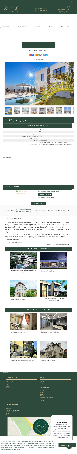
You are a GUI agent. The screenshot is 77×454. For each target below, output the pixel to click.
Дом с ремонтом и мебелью (50, 332)
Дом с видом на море (15, 242)
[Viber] (41, 55)
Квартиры (38, 27)
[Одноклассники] (36, 55)
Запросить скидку (38, 203)
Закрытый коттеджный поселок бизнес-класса (24, 271)
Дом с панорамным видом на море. (22, 360)
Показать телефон (45, 194)
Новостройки (22, 27)
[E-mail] (30, 55)
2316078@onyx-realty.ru (46, 197)
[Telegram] (44, 55)
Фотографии (40, 59)
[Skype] (46, 55)
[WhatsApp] (38, 55)
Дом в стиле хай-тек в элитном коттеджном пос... (54, 299)
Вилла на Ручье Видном (48, 271)
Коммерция (65, 27)
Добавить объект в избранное (37, 125)
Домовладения (5, 27)
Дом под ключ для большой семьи (58, 244)
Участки (51, 27)
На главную (7, 373)
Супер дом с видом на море (20, 332)
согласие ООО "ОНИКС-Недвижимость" (18, 441)
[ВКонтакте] (33, 55)
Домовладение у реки (18, 299)
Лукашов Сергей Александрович (48, 191)
